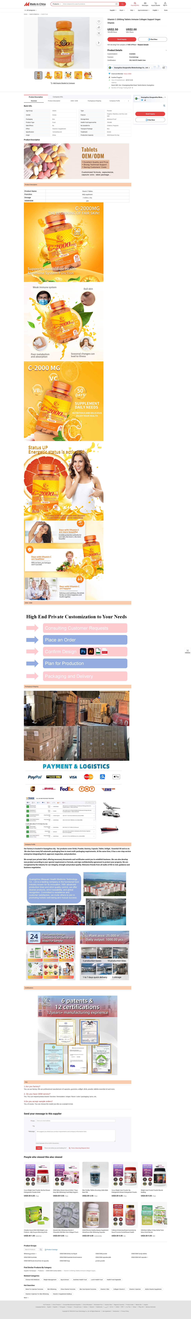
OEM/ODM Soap (65, 1261)
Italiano (86, 1307)
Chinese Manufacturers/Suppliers (72, 1304)
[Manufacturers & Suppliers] (35, 4)
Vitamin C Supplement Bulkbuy (62, 1294)
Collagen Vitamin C (119, 1289)
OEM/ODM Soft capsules (139, 1257)
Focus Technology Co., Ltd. (82, 1311)
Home (25, 14)
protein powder (100, 1261)
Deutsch (92, 1307)
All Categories (31, 10)
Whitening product (29, 1254)
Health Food (44, 14)
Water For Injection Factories (34, 1289)
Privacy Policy (125, 1311)
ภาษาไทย (128, 1307)
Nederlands (99, 1307)
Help (131, 10)
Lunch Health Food (97, 1280)
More (25, 1298)
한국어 (111, 1307)
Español (55, 1307)
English (49, 1307)
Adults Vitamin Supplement (153, 1289)
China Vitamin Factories (68, 1289)
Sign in (165, 5)
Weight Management (50, 1280)
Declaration (116, 1311)
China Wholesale (87, 1304)
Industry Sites (108, 1304)
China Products (56, 1304)
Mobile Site (139, 1304)
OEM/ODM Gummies (30, 1257)
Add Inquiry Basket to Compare (64, 83)
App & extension (143, 10)
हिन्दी (122, 1307)
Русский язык (77, 1307)
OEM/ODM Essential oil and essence (71, 1257)
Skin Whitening (51, 1289)
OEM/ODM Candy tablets (139, 1254)
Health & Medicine (34, 14)
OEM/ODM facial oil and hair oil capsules (36, 1261)
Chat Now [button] (154, 39)
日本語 (117, 1307)
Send (38, 1148)
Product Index (130, 1304)
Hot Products (46, 1304)
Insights (146, 1304)
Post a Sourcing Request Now (79, 1148)
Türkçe (134, 1307)
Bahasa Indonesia (150, 1307)
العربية (106, 1307)
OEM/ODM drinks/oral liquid (68, 1254)
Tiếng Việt (141, 1307)
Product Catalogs (51, 1250)
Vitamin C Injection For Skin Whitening (37, 1294)
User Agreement (106, 1311)
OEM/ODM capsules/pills (103, 1257)
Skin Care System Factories (87, 1289)
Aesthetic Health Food (80, 1280)
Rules (166, 10)
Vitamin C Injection (135, 1289)
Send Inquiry (121, 39)
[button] (124, 101)
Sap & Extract (65, 1280)
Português (62, 1307)
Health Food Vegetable (114, 1280)
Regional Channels (119, 1304)
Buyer (121, 10)
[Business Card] (164, 105)
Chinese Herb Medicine (32, 1280)
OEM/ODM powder (101, 1254)
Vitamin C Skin (104, 1289)
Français (69, 1307)
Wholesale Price (98, 1304)
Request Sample (143, 45)
